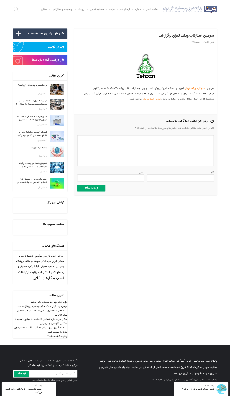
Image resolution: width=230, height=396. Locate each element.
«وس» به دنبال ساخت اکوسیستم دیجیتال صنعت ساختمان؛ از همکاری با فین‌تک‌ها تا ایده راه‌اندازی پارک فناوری (42, 310)
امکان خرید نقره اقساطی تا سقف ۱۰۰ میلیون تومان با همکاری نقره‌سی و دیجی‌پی (41, 321)
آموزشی (60, 256)
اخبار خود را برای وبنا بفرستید (46, 33)
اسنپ (53, 256)
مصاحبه (52, 267)
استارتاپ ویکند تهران (195, 88)
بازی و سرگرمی (42, 256)
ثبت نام (22, 373)
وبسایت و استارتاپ (62, 9)
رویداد (29, 261)
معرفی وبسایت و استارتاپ (41, 269)
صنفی (44, 9)
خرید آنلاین (46, 261)
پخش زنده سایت (152, 99)
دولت (37, 261)
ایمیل (141, 172)
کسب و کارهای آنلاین (48, 278)
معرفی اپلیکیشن (37, 266)
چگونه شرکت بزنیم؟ (57, 336)
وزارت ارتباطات (27, 272)
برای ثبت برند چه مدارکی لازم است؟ (49, 302)
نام (212, 172)
